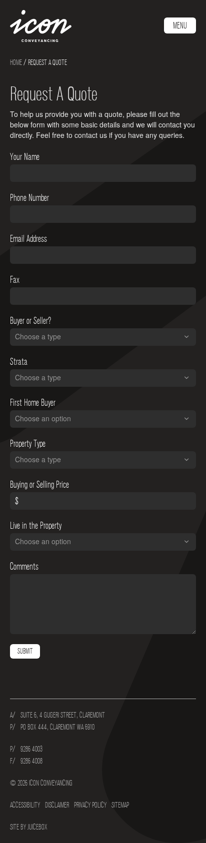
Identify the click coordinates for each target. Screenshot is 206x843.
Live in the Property (36, 526)
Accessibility (25, 805)
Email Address (28, 239)
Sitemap (120, 805)
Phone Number (29, 198)
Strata (19, 362)
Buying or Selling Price (39, 485)
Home (16, 62)
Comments (24, 567)
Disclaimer (57, 805)
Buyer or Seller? (30, 321)
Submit (25, 651)
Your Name (25, 157)
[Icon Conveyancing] (41, 26)
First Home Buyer (33, 403)
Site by (29, 827)
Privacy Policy (90, 805)
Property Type (28, 444)
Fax (15, 280)
